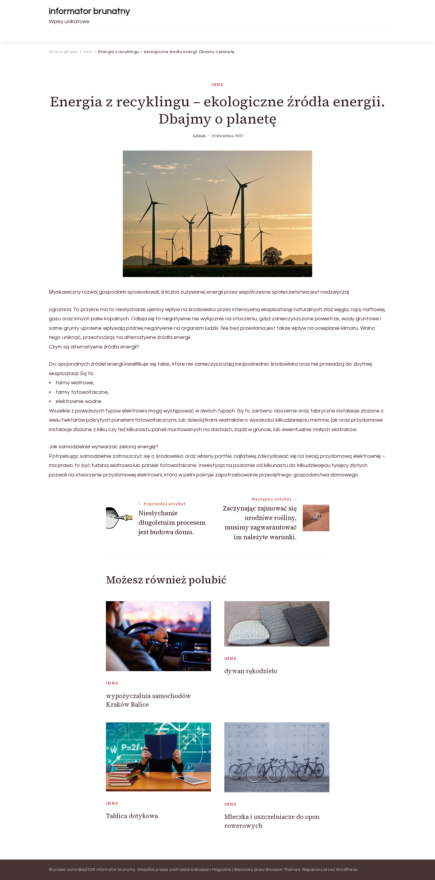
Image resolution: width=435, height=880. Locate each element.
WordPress (346, 870)
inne (217, 84)
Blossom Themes (283, 870)
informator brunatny (89, 11)
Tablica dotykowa (132, 816)
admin (199, 136)
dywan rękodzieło (250, 671)
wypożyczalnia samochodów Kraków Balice (148, 700)
